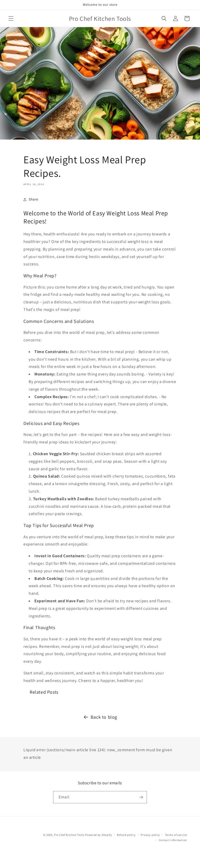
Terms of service (176, 835)
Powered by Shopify (98, 835)
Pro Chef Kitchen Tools (69, 835)
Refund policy (126, 835)
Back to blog (104, 717)
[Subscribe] (141, 797)
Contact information (173, 840)
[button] (11, 18)
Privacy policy (150, 835)
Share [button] (33, 199)
